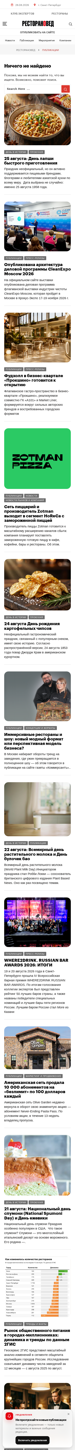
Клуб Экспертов (22, 13)
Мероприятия (47, 40)
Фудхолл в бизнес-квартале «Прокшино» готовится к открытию (33, 380)
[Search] (70, 24)
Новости (10, 40)
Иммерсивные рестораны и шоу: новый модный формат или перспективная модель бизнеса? (33, 741)
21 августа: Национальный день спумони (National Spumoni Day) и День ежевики (37, 1213)
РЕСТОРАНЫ (60, 13)
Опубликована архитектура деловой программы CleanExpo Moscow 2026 (37, 269)
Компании (65, 40)
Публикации (27, 40)
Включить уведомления (32, 1440)
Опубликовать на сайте (37, 32)
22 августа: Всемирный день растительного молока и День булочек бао (35, 854)
